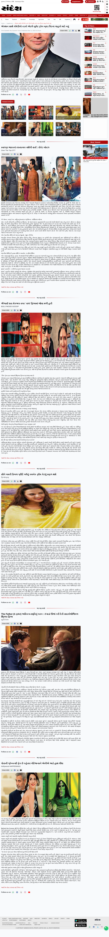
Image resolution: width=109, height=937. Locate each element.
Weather (31, 15)
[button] (98, 1)
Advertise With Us (20, 923)
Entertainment (92, 15)
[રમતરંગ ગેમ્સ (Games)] (74, 19)
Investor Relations (7, 923)
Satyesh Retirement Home (9, 924)
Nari (55, 19)
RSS (29, 923)
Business (52, 15)
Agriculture (41, 19)
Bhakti (100, 15)
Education (23, 19)
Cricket (65, 15)
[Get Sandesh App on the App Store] (80, 925)
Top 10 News (89, 26)
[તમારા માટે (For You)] (78, 19)
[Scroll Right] (71, 19)
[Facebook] (107, 4)
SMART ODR (37, 924)
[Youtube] (107, 12)
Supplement (76, 1)
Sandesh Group (55, 923)
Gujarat (9, 15)
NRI (60, 19)
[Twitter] (107, 7)
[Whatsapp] (107, 1)
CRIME (76, 15)
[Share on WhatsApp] (106, 928)
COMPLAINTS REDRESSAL (25, 924)
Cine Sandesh (5, 30)
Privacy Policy (44, 923)
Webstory (45, 15)
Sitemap (35, 923)
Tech (49, 19)
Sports (71, 15)
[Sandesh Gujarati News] (13, 8)
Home (3, 15)
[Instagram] (107, 10)
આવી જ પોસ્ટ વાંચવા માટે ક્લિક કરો (12, 287)
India (38, 15)
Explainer (14, 19)
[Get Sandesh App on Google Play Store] (80, 921)
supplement (9, 23)
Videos (7, 19)
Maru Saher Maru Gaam (20, 15)
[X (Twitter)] (76, 31)
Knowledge (32, 19)
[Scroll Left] (1, 19)
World (59, 15)
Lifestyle (82, 15)
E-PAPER (66, 1)
